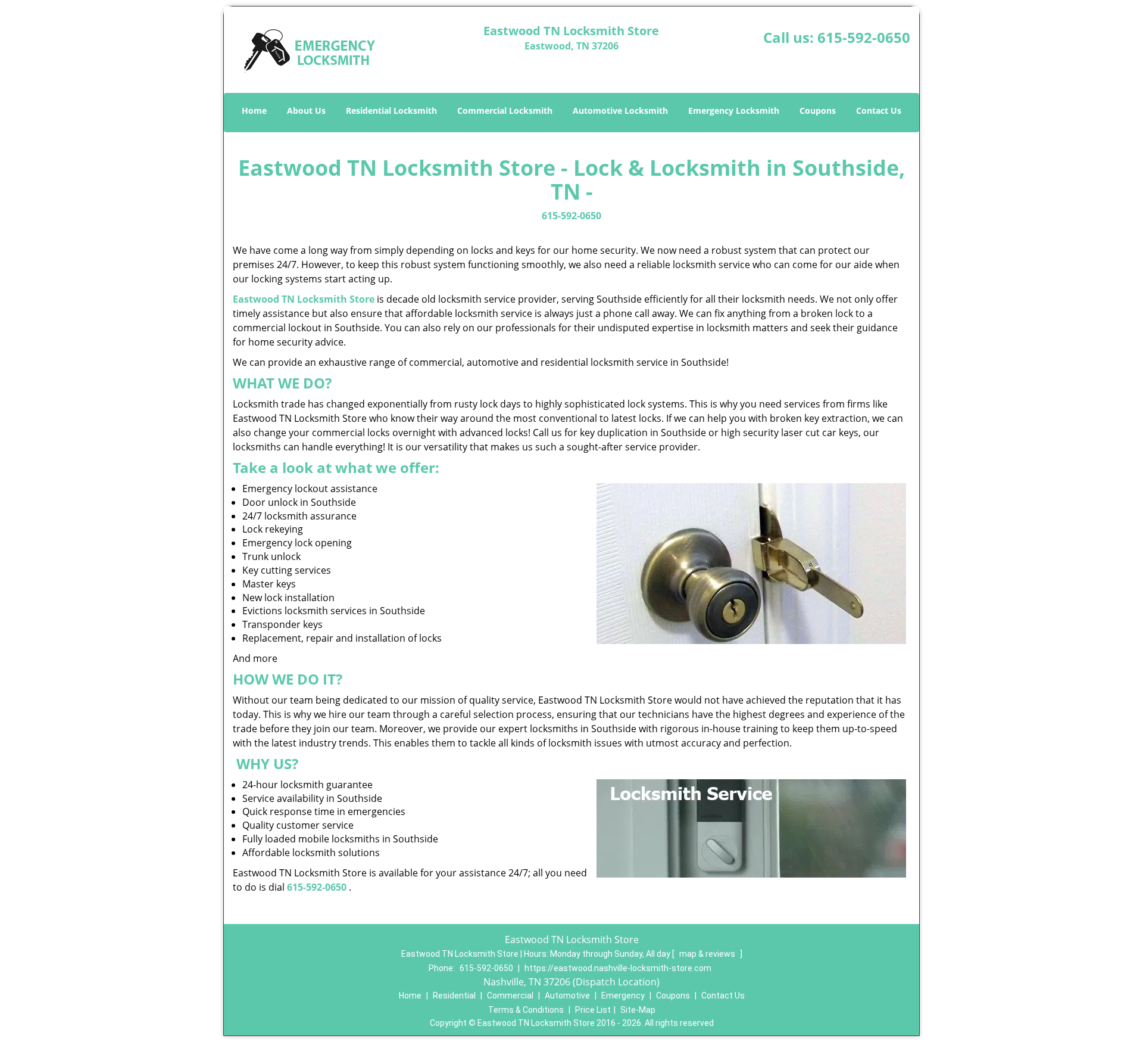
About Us (306, 110)
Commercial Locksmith (504, 110)
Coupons (818, 110)
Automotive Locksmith (620, 110)
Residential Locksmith (391, 110)
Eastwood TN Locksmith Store (303, 299)
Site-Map (637, 1010)
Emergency (623, 995)
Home (254, 110)
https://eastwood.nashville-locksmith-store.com (617, 968)
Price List (593, 1010)
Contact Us (878, 110)
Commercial (510, 995)
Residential (454, 995)
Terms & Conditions (526, 1010)
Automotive (567, 995)
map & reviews (708, 954)
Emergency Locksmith (733, 110)
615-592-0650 (863, 37)
